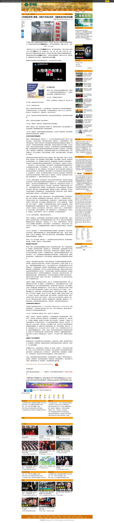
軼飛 (77, 231)
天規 (41, 467)
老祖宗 (43, 467)
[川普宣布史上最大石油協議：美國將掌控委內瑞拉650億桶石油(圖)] (79, 114)
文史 (68, 10)
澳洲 (90, 218)
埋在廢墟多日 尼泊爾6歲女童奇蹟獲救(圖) (83, 144)
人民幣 (76, 209)
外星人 (86, 222)
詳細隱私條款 (69, 1)
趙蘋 (88, 234)
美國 (41, 10)
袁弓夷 (82, 199)
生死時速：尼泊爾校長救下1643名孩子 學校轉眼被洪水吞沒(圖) (87, 74)
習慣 (44, 438)
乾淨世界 (24, 469)
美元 (88, 207)
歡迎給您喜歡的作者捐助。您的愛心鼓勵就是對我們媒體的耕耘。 (40, 364)
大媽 (91, 210)
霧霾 (86, 211)
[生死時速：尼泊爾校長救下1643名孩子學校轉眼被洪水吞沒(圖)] (79, 73)
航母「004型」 (43, 510)
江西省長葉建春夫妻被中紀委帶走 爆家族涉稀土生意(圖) (87, 126)
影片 (83, 10)
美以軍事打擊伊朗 (79, 62)
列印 (65, 19)
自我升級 (48, 438)
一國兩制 (76, 206)
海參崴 (80, 210)
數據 (65, 452)
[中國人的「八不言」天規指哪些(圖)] (47, 456)
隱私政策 (59, 516)
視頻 (23, 480)
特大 (67, 19)
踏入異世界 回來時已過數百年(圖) (82, 34)
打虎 (86, 205)
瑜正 (77, 237)
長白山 (89, 214)
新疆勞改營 (85, 215)
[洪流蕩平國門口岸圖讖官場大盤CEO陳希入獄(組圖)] (30, 441)
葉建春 (37, 454)
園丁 (77, 234)
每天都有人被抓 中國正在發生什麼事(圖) (83, 162)
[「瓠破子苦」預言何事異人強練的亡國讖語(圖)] (79, 109)
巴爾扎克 (63, 469)
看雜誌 (50, 517)
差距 (46, 438)
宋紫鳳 (77, 228)
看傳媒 (64, 517)
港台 (47, 10)
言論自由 (89, 215)
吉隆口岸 (24, 454)
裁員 (24, 510)
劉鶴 (76, 203)
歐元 (81, 209)
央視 (79, 217)
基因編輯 (89, 211)
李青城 (88, 236)
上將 (31, 438)
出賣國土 (84, 198)
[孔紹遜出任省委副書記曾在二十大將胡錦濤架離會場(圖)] (47, 441)
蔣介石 (84, 219)
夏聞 (88, 231)
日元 (83, 209)
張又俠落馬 (78, 64)
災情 (64, 452)
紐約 (57, 10)
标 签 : (23, 21)
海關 (88, 217)
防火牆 (76, 213)
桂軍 (78, 219)
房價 (76, 211)
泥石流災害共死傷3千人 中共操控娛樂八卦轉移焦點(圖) (87, 106)
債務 (84, 207)
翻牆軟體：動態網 (79, 517)
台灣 (82, 210)
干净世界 (34, 517)
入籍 (79, 218)
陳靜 (82, 233)
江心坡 (80, 215)
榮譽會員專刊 (79, 28)
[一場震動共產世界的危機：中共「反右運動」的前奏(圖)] (79, 119)
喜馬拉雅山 (59, 438)
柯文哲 (78, 201)
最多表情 (88, 173)
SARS (82, 215)
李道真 (82, 230)
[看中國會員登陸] (84, 15)
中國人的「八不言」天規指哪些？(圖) (47, 466)
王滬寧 (78, 203)
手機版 (55, 19)
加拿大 (78, 207)
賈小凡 (77, 230)
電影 (32, 469)
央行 (82, 207)
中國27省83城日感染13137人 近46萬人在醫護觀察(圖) (59, 406)
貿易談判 (90, 202)
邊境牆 (83, 202)
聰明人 (41, 438)
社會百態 (36, 11)
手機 (79, 222)
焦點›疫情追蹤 (68, 14)
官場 (36, 10)
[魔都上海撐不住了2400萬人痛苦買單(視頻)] (30, 498)
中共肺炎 (76, 195)
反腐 (84, 205)
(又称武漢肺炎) (81, 195)
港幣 (85, 209)
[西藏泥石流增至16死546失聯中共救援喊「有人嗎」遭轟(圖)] (79, 83)
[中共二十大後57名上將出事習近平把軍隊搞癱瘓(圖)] (30, 426)
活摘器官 (76, 214)
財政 (91, 209)
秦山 (77, 236)
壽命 (88, 222)
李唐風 (88, 233)
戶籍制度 (61, 495)
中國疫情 (41, 390)
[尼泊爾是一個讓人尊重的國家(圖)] (64, 441)
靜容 (82, 236)
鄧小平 (90, 219)
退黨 (91, 199)
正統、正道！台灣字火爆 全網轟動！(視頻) (31, 406)
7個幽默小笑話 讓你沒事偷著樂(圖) (82, 143)
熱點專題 (78, 60)
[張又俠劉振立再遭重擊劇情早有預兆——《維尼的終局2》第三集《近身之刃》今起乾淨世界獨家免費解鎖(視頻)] (30, 456)
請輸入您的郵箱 (84, 246)
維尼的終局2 (29, 469)
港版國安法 (86, 199)
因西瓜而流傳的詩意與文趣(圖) (81, 30)
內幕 (88, 203)
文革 (90, 222)
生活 (73, 10)
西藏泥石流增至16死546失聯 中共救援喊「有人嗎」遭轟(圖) (87, 85)
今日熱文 (24, 424)
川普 (85, 195)
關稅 (81, 202)
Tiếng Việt (75, 516)
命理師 (68, 438)
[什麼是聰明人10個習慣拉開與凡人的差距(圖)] (47, 426)
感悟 (78, 222)
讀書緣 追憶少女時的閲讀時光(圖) (82, 37)
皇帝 (81, 221)
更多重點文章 (88, 135)
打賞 (60, 19)
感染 (22, 24)
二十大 (29, 438)
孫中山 (82, 219)
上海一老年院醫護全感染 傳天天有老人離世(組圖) (58, 411)
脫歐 (80, 207)
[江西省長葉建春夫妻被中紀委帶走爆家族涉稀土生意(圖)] (79, 125)
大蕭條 (26, 510)
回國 (78, 218)
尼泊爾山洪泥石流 (30, 454)
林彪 (76, 221)
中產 (78, 210)
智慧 (76, 222)
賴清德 (87, 195)
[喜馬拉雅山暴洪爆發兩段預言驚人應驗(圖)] (64, 426)
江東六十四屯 (81, 214)
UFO (84, 201)
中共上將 (34, 438)
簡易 (88, 228)
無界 (86, 517)
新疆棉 (76, 199)
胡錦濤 (44, 454)
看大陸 (27, 14)
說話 (46, 467)
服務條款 (53, 516)
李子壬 (88, 237)
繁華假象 (30, 510)
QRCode (35, 390)
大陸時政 (26, 11)
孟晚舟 (79, 202)
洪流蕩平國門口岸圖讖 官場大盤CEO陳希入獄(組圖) (87, 80)
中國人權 (40, 11)
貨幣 (89, 207)
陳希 (34, 454)
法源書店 (46, 517)
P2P (85, 211)
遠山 (82, 231)
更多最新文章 (88, 153)
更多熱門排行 (88, 171)
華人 (80, 217)
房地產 (87, 209)
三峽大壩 (87, 198)
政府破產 (33, 510)
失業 (58, 495)
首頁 (26, 10)
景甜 (58, 469)
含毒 (22, 27)
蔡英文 (84, 210)
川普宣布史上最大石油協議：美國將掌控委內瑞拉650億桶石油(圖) (87, 116)
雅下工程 (42, 495)
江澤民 (81, 203)
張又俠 (34, 469)
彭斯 (85, 202)
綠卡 (81, 218)
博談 (52, 10)
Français (69, 516)
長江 (78, 199)
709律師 (81, 213)
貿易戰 (76, 198)
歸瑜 (88, 230)
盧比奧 (89, 195)
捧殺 (60, 469)
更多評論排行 (88, 190)
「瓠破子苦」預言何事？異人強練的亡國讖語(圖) (87, 111)
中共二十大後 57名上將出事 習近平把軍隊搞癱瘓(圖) (87, 95)
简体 (58, 19)
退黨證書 (55, 517)
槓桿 (86, 207)
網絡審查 (88, 213)
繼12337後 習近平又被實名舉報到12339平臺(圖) (32, 408)
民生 (83, 218)
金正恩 (90, 201)
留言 (62, 19)
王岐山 (76, 202)
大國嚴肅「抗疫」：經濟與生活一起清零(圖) (57, 409)
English (63, 516)
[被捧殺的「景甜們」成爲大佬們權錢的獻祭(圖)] (64, 456)
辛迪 (88, 238)
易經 (86, 221)
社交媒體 (88, 206)
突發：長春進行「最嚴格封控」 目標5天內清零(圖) (58, 408)
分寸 (48, 467)
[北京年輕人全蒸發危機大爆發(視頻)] (64, 482)
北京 (86, 210)
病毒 (60, 204)
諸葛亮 (84, 221)
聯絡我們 (40, 516)
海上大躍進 (51, 510)
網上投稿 (34, 516)
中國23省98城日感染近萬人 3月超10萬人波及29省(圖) (59, 413)
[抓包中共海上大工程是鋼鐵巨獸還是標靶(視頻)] (47, 498)
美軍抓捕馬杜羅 (79, 66)
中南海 (86, 203)
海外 (85, 218)
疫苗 (43, 55)
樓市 (89, 209)
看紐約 (60, 517)
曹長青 (82, 238)
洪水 (80, 199)
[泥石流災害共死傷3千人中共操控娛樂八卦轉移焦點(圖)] (79, 104)
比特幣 (79, 209)
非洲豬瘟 (80, 211)
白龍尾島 (76, 215)
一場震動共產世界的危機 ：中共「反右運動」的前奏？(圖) (87, 121)
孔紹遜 (41, 454)
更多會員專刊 (88, 39)
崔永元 (83, 203)
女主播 (76, 217)
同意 (107, 1)
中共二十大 (25, 438)
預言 (81, 222)
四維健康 (78, 238)
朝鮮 (76, 207)
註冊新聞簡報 (79, 244)
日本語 (80, 516)
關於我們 (48, 516)
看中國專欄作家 (80, 226)
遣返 (90, 217)
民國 (76, 219)
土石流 (66, 438)
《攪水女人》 (67, 469)
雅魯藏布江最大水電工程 (49, 495)
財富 (76, 210)
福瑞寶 (69, 517)
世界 (62, 10)
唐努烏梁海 (85, 214)
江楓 (82, 237)
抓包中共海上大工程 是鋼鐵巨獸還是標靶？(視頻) (32, 404)
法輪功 (86, 213)
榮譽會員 (65, 377)
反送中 (76, 205)
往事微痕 (80, 206)
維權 (78, 213)
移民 (82, 217)
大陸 (31, 10)
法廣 (86, 206)
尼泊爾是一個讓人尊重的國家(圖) (63, 451)
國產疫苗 (23, 25)
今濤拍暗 (83, 228)
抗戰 (79, 219)
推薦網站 (29, 517)
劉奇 (78, 221)
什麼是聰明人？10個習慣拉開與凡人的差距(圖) (87, 131)
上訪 (83, 213)
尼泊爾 (63, 438)
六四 (89, 199)
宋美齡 (87, 219)
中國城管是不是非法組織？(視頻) (82, 189)
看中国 (31, 5)
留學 (86, 217)
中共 (85, 201)
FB (91, 206)
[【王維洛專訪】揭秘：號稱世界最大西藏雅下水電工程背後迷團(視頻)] (47, 482)
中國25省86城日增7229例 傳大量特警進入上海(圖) (58, 415)
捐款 (44, 516)
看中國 (90, 205)
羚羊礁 (47, 510)
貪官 (78, 205)
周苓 (77, 233)
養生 (76, 223)
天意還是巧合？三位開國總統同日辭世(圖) (83, 31)
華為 (87, 201)
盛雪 (82, 234)
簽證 (76, 218)
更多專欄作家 (88, 240)
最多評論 (79, 173)
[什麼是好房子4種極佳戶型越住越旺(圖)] (79, 88)
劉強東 (89, 210)
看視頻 (73, 517)
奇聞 (78, 10)
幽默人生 (88, 221)
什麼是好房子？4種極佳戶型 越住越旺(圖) (83, 168)
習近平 (79, 198)
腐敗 (82, 205)
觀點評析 (31, 11)
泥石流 (61, 452)
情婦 (80, 205)
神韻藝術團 (40, 517)
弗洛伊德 (81, 201)
